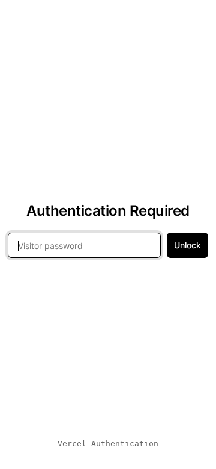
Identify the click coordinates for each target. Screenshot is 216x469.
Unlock (187, 245)
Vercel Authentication (108, 443)
